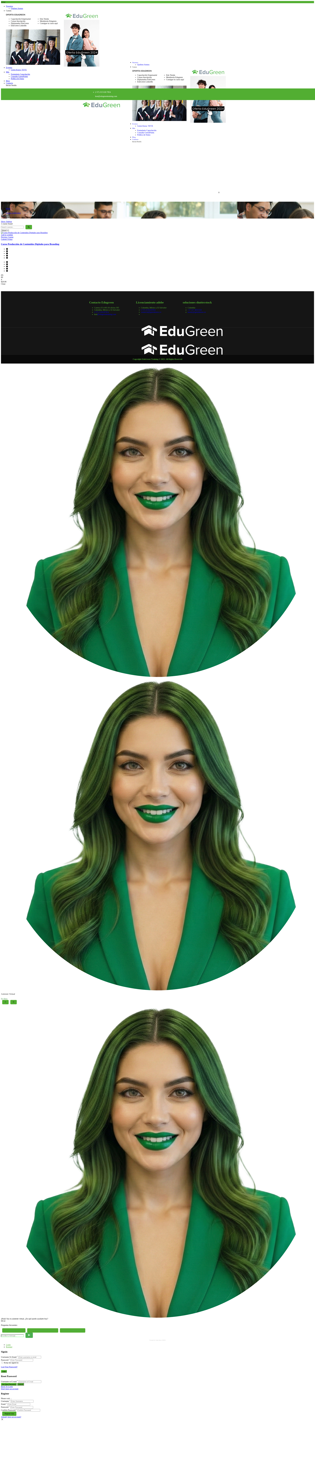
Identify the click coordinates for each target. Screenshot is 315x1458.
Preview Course (7, 237)
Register (9, 1347)
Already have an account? (11, 1417)
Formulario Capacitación (20, 74)
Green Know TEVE (19, 70)
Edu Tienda (44, 19)
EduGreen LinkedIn (18, 26)
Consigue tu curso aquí (49, 23)
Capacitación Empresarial (21, 19)
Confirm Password (8, 1410)
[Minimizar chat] (5, 1002)
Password (4, 1360)
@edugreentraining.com (106, 314)
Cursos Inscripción (18, 21)
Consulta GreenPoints (19, 76)
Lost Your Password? (9, 1367)
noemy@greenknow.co (197, 312)
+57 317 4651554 (195, 310)
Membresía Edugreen (48, 21)
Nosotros (9, 6)
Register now (9, 1414)
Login (8, 1345)
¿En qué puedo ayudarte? (14, 1330)
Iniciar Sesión (11, 85)
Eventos (9, 68)
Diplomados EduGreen (20, 23)
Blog (8, 81)
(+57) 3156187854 (101, 312)
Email (3, 1404)
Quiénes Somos (17, 8)
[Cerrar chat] (13, 1002)
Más (7, 72)
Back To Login (7, 1387)
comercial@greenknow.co (151, 312)
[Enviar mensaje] (29, 1335)
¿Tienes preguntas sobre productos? (43, 1330)
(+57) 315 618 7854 (103, 92)
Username (5, 1401)
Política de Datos (17, 79)
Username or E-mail (9, 1382)
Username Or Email (8, 1357)
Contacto (9, 83)
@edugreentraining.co (107, 96)
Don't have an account (9, 1389)
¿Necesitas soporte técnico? (72, 1330)
